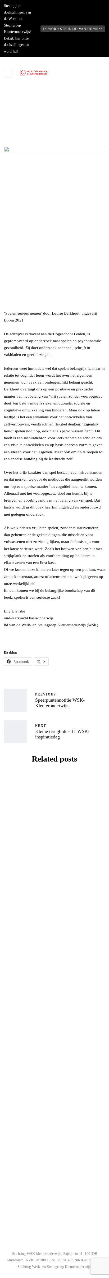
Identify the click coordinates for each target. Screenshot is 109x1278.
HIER (48, 1199)
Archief (54, 144)
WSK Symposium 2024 (55, 863)
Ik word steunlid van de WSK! (72, 29)
